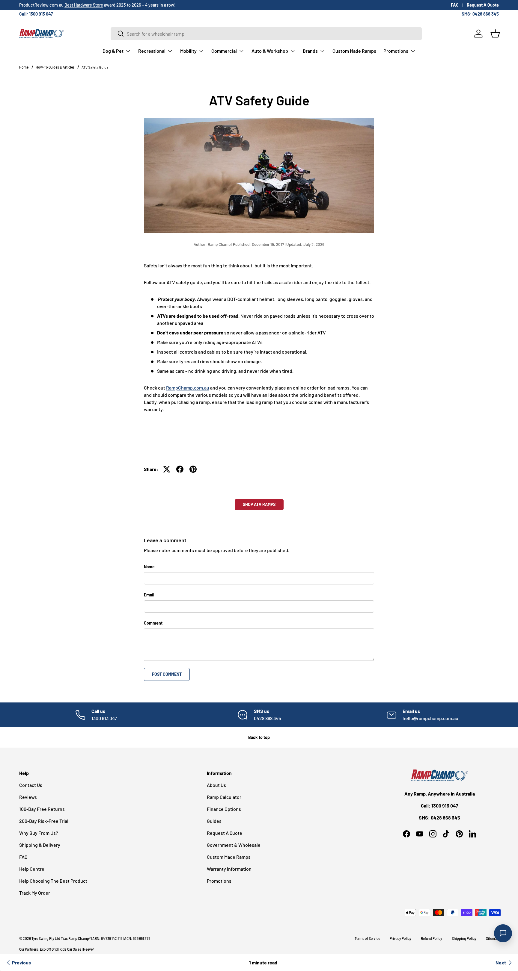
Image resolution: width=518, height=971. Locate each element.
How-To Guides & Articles (55, 67)
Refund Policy (431, 938)
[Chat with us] (503, 933)
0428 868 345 (267, 718)
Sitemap (492, 938)
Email (149, 594)
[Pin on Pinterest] (193, 469)
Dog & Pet (113, 51)
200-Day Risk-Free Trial (43, 821)
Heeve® (88, 949)
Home (23, 67)
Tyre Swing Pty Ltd (45, 938)
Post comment (167, 674)
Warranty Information (229, 869)
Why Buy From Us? (38, 833)
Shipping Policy (464, 938)
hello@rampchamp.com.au (430, 718)
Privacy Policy (400, 938)
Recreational (151, 51)
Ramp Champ (78, 938)
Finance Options (224, 809)
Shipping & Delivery (39, 845)
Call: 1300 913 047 (36, 13)
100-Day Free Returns (42, 809)
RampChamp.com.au (187, 387)
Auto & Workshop (270, 51)
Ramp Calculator (224, 797)
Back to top (259, 737)
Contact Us (30, 785)
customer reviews (120, 4)
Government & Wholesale (233, 845)
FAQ (455, 4)
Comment (153, 622)
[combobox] (266, 33)
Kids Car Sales (70, 949)
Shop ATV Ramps (161, 443)
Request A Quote (483, 4)
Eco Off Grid (49, 949)
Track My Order (34, 893)
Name (149, 566)
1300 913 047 (104, 718)
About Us (216, 785)
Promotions (395, 51)
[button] (495, 33)
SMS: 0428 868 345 (480, 13)
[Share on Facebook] (179, 469)
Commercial (224, 51)
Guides (214, 821)
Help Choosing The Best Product (53, 881)
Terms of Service (367, 938)
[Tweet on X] (166, 469)
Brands (310, 51)
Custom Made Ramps (354, 51)
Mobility (188, 51)
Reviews (28, 797)
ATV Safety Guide (95, 67)
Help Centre (31, 869)
